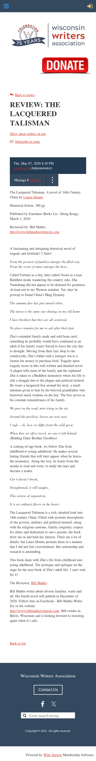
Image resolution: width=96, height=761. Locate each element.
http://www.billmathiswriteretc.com (34, 231)
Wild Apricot (52, 754)
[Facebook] (42, 704)
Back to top (18, 643)
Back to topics (25, 94)
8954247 (36, 180)
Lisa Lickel (21, 168)
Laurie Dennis (33, 197)
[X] (53, 704)
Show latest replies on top (28, 133)
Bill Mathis (39, 582)
